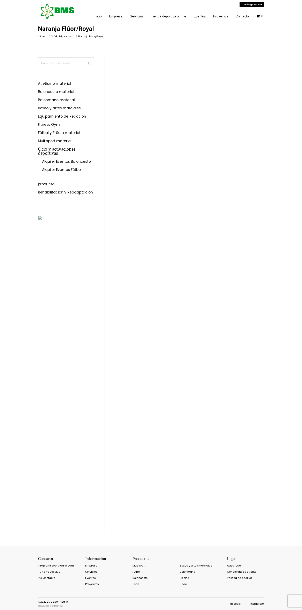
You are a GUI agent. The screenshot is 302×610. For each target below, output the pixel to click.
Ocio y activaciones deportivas (56, 151)
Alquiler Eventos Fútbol (62, 170)
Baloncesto (140, 578)
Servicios (91, 572)
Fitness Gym (49, 124)
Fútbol (137, 572)
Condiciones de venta (242, 572)
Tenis (136, 584)
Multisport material (54, 141)
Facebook (235, 603)
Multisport (139, 566)
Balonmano (187, 572)
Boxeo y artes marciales (59, 108)
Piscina (184, 578)
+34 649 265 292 (49, 572)
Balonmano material (56, 100)
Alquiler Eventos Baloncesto (66, 161)
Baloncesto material (56, 92)
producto (46, 184)
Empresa (91, 566)
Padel (184, 584)
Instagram (257, 603)
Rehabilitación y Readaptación (65, 192)
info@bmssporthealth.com (56, 566)
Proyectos (92, 584)
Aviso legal (234, 566)
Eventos (90, 578)
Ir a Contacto (46, 578)
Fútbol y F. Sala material (59, 133)
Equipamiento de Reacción (62, 116)
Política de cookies (239, 578)
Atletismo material (54, 83)
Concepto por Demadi (50, 606)
